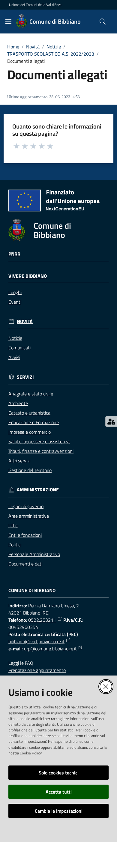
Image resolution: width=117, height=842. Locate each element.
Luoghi (15, 292)
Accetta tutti (59, 791)
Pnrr (14, 254)
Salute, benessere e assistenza (39, 441)
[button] (102, 21)
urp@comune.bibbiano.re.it (50, 648)
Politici (14, 544)
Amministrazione (38, 490)
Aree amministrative (28, 515)
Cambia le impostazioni (58, 811)
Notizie (53, 46)
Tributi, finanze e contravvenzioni (41, 451)
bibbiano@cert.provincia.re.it (36, 641)
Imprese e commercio (29, 431)
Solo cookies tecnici (59, 772)
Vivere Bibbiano (27, 276)
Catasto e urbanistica (29, 412)
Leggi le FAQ (20, 663)
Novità (33, 46)
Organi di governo (26, 506)
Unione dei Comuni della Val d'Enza (35, 4)
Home (13, 46)
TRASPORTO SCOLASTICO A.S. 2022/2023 (50, 53)
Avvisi (14, 357)
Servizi (25, 377)
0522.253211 (42, 620)
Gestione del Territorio (30, 470)
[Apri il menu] (8, 21)
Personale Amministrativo (34, 554)
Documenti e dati (25, 563)
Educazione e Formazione (33, 422)
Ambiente (18, 403)
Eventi (14, 301)
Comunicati (19, 347)
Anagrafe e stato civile (30, 393)
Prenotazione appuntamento (37, 670)
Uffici (13, 525)
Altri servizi (19, 460)
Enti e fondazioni (25, 535)
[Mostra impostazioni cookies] (111, 421)
